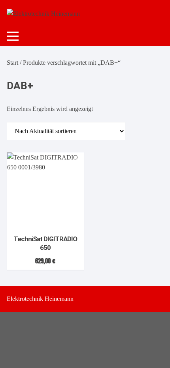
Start (12, 62)
